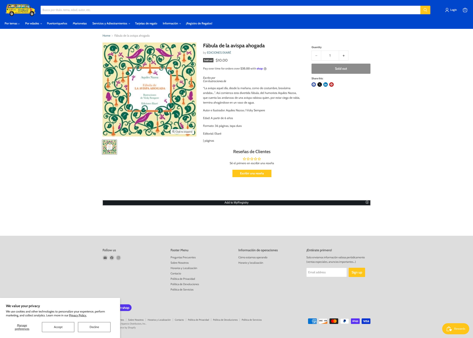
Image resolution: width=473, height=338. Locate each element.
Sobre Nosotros (180, 262)
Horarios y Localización (184, 268)
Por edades (32, 23)
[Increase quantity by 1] (343, 55)
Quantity (317, 47)
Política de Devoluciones (185, 284)
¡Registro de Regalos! (199, 23)
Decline (94, 327)
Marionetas (80, 23)
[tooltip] (367, 202)
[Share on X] (319, 84)
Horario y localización (250, 262)
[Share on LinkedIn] (325, 84)
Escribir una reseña (252, 173)
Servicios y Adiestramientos (110, 23)
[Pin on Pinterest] (331, 84)
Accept (58, 327)
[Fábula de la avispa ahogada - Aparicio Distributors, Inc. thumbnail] (109, 147)
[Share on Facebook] (314, 84)
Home (106, 35)
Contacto (176, 273)
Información (171, 23)
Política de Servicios (182, 289)
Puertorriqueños (57, 23)
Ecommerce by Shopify (124, 327)
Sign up (357, 272)
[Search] (425, 10)
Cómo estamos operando (252, 257)
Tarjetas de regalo (146, 23)
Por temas (11, 23)
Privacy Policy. (78, 315)
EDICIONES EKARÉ (219, 52)
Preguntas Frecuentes (183, 257)
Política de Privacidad (183, 278)
